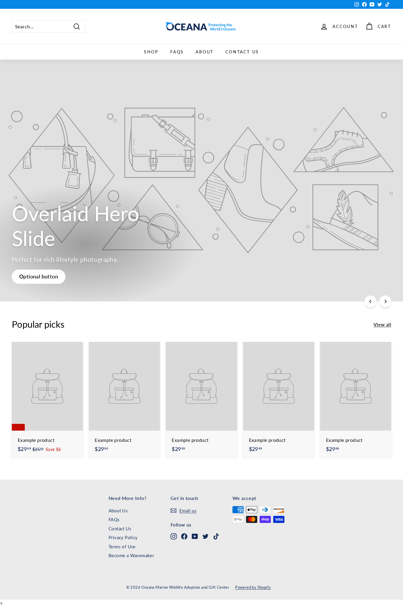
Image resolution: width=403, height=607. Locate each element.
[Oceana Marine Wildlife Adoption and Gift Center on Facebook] (184, 536)
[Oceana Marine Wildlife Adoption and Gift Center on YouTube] (195, 536)
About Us (118, 510)
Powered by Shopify (253, 587)
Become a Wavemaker (131, 555)
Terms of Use (122, 546)
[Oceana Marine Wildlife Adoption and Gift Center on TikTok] (216, 536)
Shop (151, 51)
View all (382, 324)
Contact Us (242, 51)
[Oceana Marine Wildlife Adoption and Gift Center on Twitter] (205, 536)
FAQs (177, 51)
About (205, 51)
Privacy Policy (123, 537)
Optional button (38, 276)
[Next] (385, 301)
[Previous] (370, 301)
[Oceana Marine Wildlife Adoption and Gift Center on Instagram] (174, 536)
